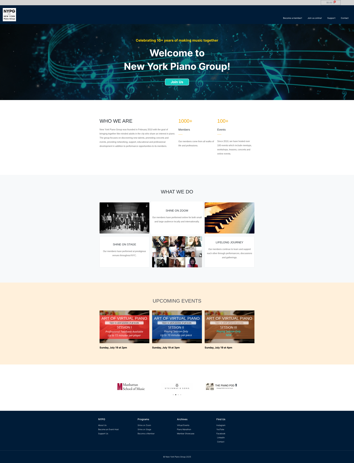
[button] (173, 394)
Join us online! (315, 18)
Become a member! (292, 18)
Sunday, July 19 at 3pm (166, 347)
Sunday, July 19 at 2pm (113, 347)
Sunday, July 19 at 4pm (218, 347)
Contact (344, 18)
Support (331, 18)
